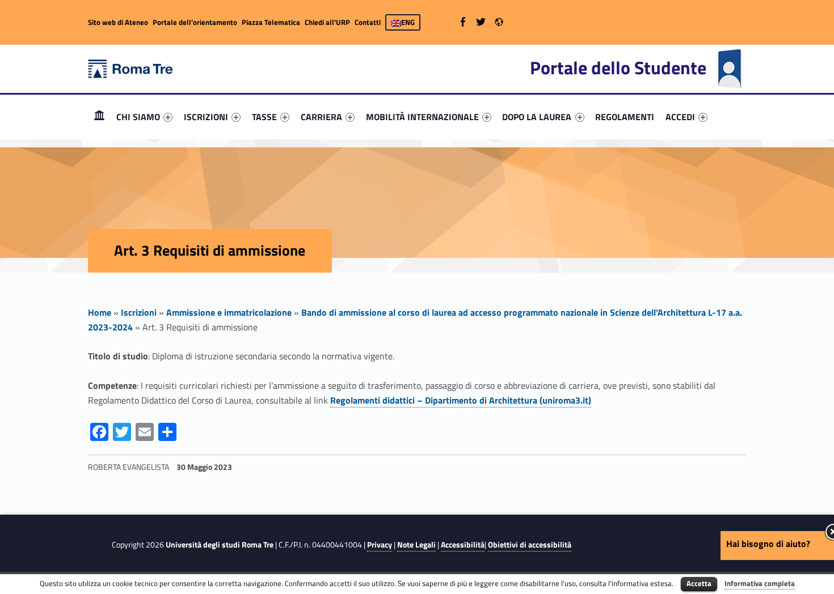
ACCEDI (680, 117)
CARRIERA (321, 117)
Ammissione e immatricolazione (229, 312)
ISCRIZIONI (206, 117)
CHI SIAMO (138, 117)
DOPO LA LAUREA (536, 117)
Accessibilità (463, 544)
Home (99, 116)
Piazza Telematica (271, 22)
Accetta (698, 583)
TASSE (264, 117)
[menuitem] (99, 116)
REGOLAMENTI (624, 117)
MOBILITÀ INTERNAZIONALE (422, 117)
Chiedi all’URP (327, 22)
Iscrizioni (139, 312)
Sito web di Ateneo (118, 22)
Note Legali (416, 544)
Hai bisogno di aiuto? (768, 543)
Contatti (368, 22)
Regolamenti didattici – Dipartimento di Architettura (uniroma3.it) (460, 400)
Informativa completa (760, 583)
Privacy (379, 544)
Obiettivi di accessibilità (529, 544)
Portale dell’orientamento (195, 22)
